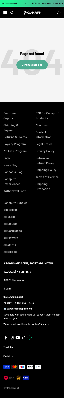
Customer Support (10, 115)
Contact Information (43, 134)
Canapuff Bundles (15, 203)
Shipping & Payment (10, 127)
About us (41, 125)
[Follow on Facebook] (5, 337)
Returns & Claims (15, 137)
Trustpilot (8, 347)
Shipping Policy (45, 170)
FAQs (6, 158)
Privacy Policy (44, 151)
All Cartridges (12, 231)
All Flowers (10, 238)
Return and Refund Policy (44, 160)
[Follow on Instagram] (11, 337)
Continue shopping (32, 64)
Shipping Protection (42, 186)
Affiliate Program (15, 151)
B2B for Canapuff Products (47, 115)
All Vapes (9, 216)
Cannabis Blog (13, 172)
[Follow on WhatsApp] (29, 337)
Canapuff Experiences (11, 181)
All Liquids (10, 223)
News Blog (10, 165)
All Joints (9, 244)
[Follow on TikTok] (23, 337)
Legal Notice (44, 144)
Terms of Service (47, 177)
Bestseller (10, 209)
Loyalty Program (14, 144)
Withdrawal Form (14, 191)
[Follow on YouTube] (17, 337)
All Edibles (10, 251)
